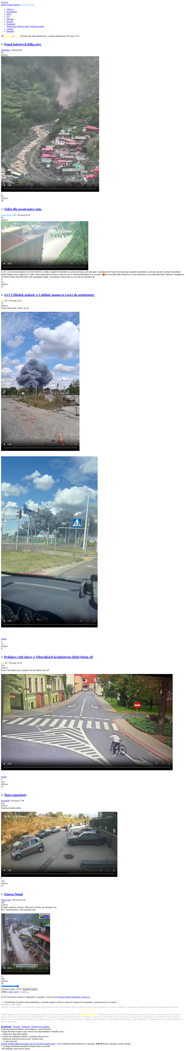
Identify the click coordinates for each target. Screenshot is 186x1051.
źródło (4, 639)
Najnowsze (11, 26)
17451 (16, 992)
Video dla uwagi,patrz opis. (23, 209)
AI (8, 16)
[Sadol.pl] (4, 2)
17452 (10, 992)
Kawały (10, 21)
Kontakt (16, 1026)
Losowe (10, 29)
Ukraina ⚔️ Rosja (12, 36)
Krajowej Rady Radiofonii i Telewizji (73, 997)
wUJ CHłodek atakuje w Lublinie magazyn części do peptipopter (49, 295)
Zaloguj (16, 5)
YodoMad (5, 50)
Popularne (11, 24)
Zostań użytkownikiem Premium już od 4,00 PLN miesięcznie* (28, 1044)
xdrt (2, 301)
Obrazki (10, 19)
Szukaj (10, 5)
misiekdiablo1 (7, 215)
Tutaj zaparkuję (15, 795)
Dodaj (3, 5)
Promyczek (6, 900)
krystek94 (5, 800)
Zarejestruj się (27, 5)
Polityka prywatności (40, 1026)
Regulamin (6, 1026)
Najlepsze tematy (37, 26)
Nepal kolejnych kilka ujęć (22, 44)
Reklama (26, 1026)
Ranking (10, 31)
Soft (8, 14)
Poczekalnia (12, 12)
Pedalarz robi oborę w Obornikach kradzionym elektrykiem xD (48, 657)
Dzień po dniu (23, 26)
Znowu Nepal (13, 894)
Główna (10, 9)
